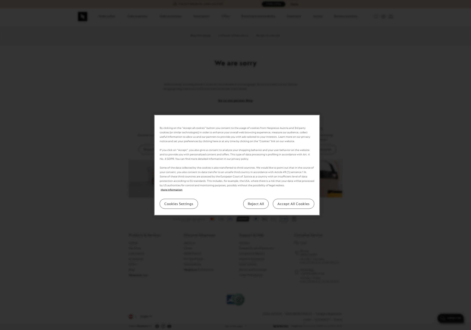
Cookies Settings (178, 203)
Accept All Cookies (293, 203)
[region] (237, 165)
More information (172, 189)
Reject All (256, 203)
